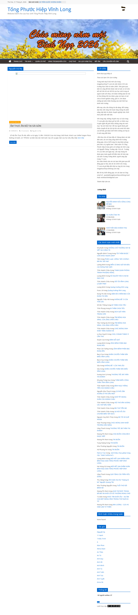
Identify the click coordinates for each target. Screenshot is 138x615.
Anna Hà (100, 582)
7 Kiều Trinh (101, 539)
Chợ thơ (72, 61)
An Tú (99, 555)
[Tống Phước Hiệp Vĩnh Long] (10, 61)
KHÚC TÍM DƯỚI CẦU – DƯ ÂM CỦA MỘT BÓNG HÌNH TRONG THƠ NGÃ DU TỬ (113, 499)
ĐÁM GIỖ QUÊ (115, 340)
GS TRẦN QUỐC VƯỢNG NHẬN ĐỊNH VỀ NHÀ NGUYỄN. (50, 3)
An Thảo (100, 552)
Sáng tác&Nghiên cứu (57, 61)
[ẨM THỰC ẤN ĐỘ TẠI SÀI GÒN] (51, 74)
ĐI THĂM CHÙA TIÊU (119, 305)
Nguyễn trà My (36, 131)
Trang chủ (18, 61)
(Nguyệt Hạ (101, 532)
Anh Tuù (100, 575)
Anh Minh (100, 565)
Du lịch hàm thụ (85, 61)
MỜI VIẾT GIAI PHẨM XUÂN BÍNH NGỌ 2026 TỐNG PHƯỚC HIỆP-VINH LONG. (113, 460)
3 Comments (25, 131)
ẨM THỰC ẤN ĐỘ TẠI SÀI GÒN (25, 125)
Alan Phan (100, 545)
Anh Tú (99, 569)
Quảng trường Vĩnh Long (119, 287)
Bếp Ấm (97, 61)
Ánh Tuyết (100, 579)
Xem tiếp (81, 138)
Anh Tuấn (100, 572)
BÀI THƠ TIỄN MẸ (120, 408)
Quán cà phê (40, 61)
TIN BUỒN (116, 439)
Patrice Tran (101, 453)
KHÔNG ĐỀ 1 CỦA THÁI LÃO (114, 365)
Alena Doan (101, 549)
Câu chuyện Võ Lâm (111, 61)
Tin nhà (28, 61)
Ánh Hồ (99, 562)
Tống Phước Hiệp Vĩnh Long (39, 9)
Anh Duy (100, 559)
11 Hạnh (100, 535)
